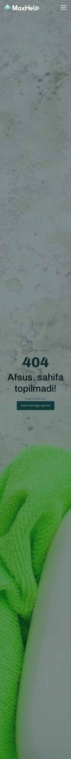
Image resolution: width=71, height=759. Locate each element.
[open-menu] (64, 7)
